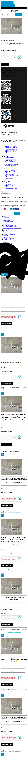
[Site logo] (14, 12)
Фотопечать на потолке (12, 175)
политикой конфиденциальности (14, 330)
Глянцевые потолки (11, 159)
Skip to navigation (7, 2)
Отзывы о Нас (9, 186)
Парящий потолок (10, 171)
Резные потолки (10, 174)
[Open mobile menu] (24, 15)
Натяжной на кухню (11, 146)
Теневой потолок (10, 170)
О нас (7, 182)
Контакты (8, 184)
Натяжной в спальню (11, 147)
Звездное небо (9, 178)
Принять (4, 274)
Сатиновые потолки (11, 160)
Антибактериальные (11, 165)
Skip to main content (8, 5)
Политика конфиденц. (11, 188)
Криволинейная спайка (12, 176)
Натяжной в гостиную (11, 150)
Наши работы (9, 185)
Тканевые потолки (11, 161)
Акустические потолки (12, 164)
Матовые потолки (10, 157)
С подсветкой (9, 221)
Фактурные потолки (11, 162)
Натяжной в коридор (11, 152)
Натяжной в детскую (11, 149)
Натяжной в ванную (11, 151)
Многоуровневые (10, 172)
